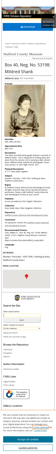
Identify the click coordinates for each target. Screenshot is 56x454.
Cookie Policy (40, 430)
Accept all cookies (28, 439)
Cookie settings (40, 427)
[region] (28, 432)
